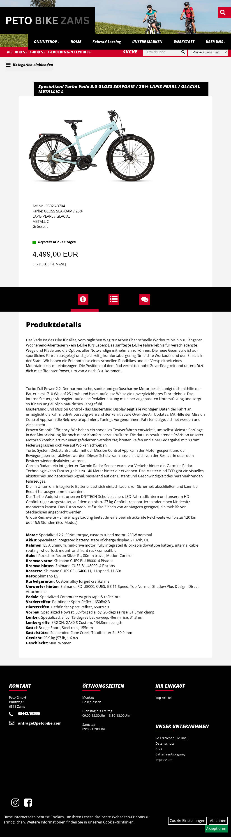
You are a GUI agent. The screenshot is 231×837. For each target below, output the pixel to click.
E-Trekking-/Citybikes (69, 52)
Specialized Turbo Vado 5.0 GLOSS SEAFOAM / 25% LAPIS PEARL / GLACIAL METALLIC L (119, 88)
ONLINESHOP (45, 41)
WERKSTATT (184, 41)
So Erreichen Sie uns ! (171, 738)
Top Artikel (163, 698)
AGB (158, 749)
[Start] (8, 52)
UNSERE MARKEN (147, 41)
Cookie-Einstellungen (187, 820)
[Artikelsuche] (222, 12)
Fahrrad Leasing (106, 41)
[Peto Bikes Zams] (47, 20)
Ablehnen (218, 820)
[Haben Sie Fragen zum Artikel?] (146, 299)
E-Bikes (36, 52)
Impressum (164, 759)
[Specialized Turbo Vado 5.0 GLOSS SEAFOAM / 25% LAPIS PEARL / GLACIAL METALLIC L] (91, 145)
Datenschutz (164, 743)
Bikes (20, 52)
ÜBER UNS (214, 41)
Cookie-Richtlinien (118, 822)
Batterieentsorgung (170, 754)
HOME (76, 41)
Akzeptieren (216, 828)
